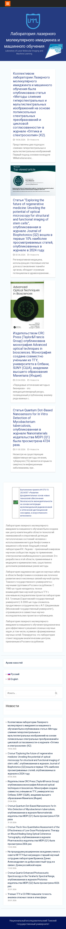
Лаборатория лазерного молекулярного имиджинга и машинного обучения (32, 40)
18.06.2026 (20, 139)
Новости (34, 139)
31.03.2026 (20, 449)
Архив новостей (14, 662)
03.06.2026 (20, 255)
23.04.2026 (20, 380)
